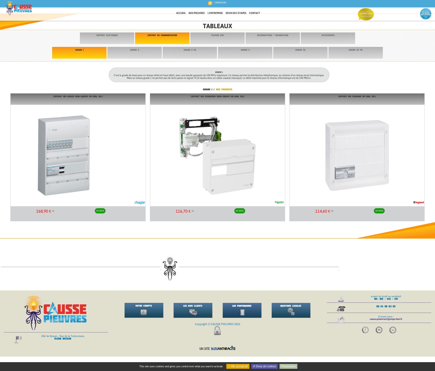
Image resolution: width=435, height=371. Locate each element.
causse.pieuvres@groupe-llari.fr (386, 319)
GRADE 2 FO (190, 50)
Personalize (288, 366)
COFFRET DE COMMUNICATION (162, 35)
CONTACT (254, 13)
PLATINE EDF (217, 35)
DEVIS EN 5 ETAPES (236, 13)
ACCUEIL (181, 13)
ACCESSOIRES (328, 35)
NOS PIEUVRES (197, 13)
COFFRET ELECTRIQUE (107, 35)
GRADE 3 (245, 50)
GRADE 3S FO (355, 50)
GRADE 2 (134, 50)
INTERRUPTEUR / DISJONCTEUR (272, 35)
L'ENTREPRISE (215, 13)
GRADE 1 (79, 50)
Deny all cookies (265, 366)
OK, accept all (239, 366)
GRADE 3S (300, 50)
